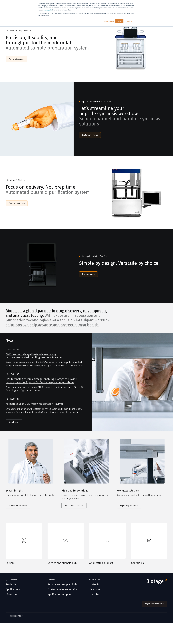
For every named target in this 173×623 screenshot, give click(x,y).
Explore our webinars (18, 505)
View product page (17, 203)
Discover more (88, 274)
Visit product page (16, 59)
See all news (14, 422)
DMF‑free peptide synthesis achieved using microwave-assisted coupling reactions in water (34, 356)
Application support (101, 563)
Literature (12, 594)
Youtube (94, 594)
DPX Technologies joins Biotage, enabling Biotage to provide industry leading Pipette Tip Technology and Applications (41, 381)
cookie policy (48, 10)
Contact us (137, 563)
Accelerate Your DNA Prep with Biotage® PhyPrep (35, 403)
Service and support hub (62, 563)
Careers (10, 563)
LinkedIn (94, 584)
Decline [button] (129, 21)
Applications (13, 589)
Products (11, 584)
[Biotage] (154, 582)
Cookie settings (16, 616)
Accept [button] (119, 21)
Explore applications (129, 505)
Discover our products (74, 505)
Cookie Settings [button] (109, 21)
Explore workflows (90, 135)
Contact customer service (62, 589)
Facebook (94, 589)
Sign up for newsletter (154, 604)
